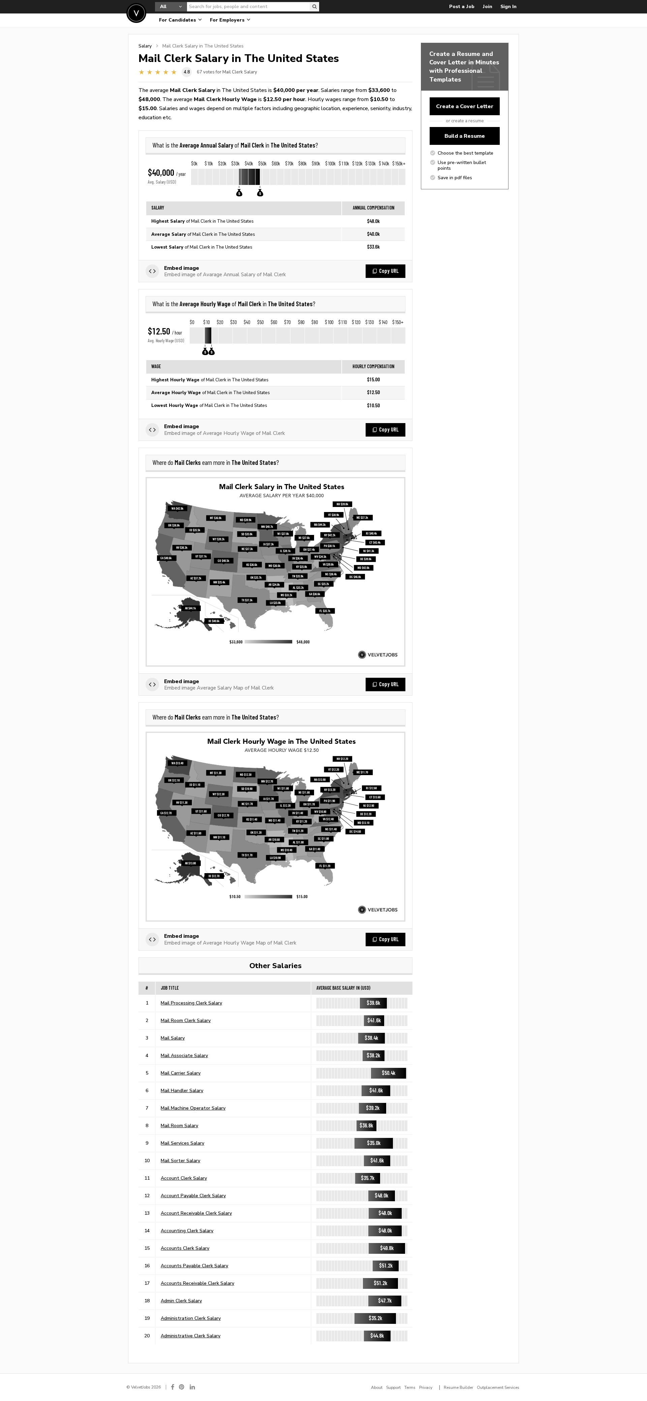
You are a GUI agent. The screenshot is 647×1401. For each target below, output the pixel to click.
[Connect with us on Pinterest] (182, 1387)
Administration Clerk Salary (191, 1318)
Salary (145, 46)
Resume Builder (458, 1387)
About (376, 1387)
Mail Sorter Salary (180, 1160)
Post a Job (461, 6)
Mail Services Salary (182, 1143)
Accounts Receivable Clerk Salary (197, 1283)
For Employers (228, 20)
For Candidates (178, 20)
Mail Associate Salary (184, 1055)
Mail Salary (173, 1038)
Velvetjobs (136, 13)
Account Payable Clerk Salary (193, 1195)
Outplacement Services (498, 1387)
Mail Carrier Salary (181, 1073)
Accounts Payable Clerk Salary (194, 1265)
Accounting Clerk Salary (187, 1230)
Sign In (508, 6)
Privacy (425, 1387)
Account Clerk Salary (184, 1178)
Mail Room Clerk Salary (186, 1020)
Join (487, 6)
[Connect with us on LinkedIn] (193, 1387)
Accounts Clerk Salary (185, 1248)
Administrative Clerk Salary (190, 1335)
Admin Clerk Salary (181, 1300)
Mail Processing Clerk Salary (191, 1003)
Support (393, 1387)
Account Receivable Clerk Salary (196, 1213)
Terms (409, 1387)
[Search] (314, 6)
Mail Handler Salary (182, 1090)
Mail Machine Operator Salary (193, 1108)
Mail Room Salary (179, 1125)
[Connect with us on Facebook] (172, 1387)
